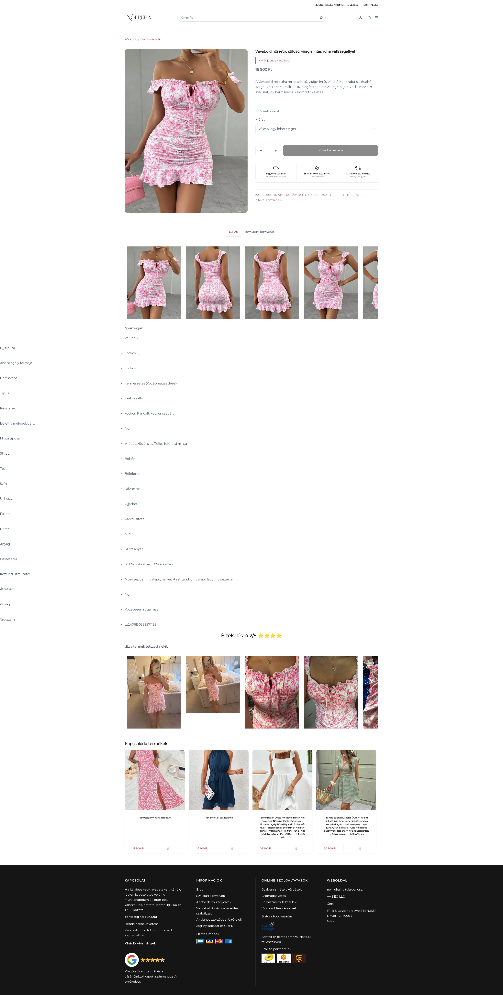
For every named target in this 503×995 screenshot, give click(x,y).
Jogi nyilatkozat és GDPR (214, 926)
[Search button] (321, 17)
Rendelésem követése (142, 924)
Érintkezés (370, 4)
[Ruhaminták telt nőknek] (219, 780)
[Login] (360, 17)
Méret (260, 119)
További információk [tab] (259, 231)
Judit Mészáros (279, 60)
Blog (199, 889)
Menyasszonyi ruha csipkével (155, 817)
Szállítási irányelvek (210, 896)
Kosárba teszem (331, 150)
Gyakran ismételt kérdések (282, 889)
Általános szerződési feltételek (219, 919)
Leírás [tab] (233, 231)
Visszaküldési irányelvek (279, 908)
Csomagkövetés (274, 896)
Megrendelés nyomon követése (337, 4)
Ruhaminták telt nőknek (219, 817)
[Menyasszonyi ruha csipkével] (155, 780)
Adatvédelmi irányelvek (213, 902)
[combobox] (249, 18)
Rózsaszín (274, 200)
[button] (267, 111)
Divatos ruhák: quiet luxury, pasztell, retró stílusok (316, 194)
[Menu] (376, 17)
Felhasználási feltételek (279, 902)
